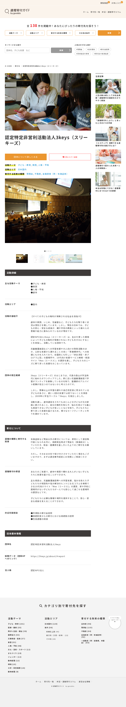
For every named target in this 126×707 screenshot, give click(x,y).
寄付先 (17, 66)
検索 (109, 33)
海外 (46, 627)
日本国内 (22, 169)
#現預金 (79, 49)
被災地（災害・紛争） (55, 635)
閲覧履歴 (104, 3)
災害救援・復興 (14, 638)
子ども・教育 (24, 164)
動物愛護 (11, 660)
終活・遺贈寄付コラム (111, 12)
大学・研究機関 (14, 668)
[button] (44, 251)
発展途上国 (50, 631)
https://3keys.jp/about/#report (48, 556)
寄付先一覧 (95, 12)
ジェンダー (12, 657)
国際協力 (11, 635)
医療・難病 (12, 627)
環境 (10, 664)
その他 (49, 639)
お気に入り (116, 3)
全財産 (84, 624)
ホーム (86, 12)
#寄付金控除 (105, 49)
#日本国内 (91, 49)
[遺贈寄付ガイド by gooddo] (21, 12)
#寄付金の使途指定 (101, 54)
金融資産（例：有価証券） (56, 173)
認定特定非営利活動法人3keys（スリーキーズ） (41, 66)
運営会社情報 (84, 681)
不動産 (38, 173)
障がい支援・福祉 (15, 631)
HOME (9, 66)
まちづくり (12, 653)
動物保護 (11, 671)
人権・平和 (43, 164)
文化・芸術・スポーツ (17, 649)
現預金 (30, 173)
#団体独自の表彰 (82, 54)
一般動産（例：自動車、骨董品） (93, 642)
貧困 (34, 164)
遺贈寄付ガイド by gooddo (63, 686)
